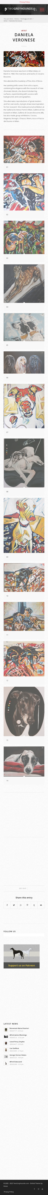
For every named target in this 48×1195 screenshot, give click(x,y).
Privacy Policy (25, 2)
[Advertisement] (24, 814)
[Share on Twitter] (14, 905)
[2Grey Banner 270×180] (22, 968)
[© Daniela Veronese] (24, 59)
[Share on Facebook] (7, 905)
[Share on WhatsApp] (20, 905)
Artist (24, 31)
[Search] (34, 9)
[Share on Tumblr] (34, 905)
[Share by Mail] (41, 905)
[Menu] (40, 9)
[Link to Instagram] (38, 1189)
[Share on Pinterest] (27, 905)
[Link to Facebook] (34, 1189)
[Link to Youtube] (42, 1189)
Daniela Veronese (24, 37)
